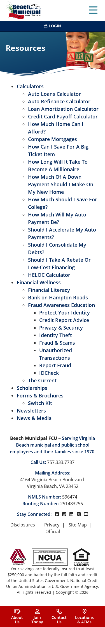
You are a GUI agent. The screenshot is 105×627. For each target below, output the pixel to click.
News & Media (34, 418)
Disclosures (22, 525)
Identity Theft (55, 335)
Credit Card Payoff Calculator (63, 116)
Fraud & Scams (57, 342)
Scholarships (32, 388)
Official (52, 531)
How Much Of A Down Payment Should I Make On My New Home (60, 184)
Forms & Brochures (40, 395)
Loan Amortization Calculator (63, 109)
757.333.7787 (60, 462)
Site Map (78, 525)
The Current (42, 380)
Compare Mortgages (52, 139)
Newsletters (31, 410)
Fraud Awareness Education (61, 305)
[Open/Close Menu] (93, 10)
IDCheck (49, 372)
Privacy (51, 525)
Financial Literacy (49, 290)
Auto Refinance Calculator (59, 101)
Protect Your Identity (64, 312)
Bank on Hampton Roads (58, 297)
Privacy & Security (61, 327)
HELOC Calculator (49, 274)
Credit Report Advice (64, 320)
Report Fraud (55, 365)
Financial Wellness (39, 282)
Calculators (30, 86)
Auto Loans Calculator (54, 93)
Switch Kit (40, 403)
